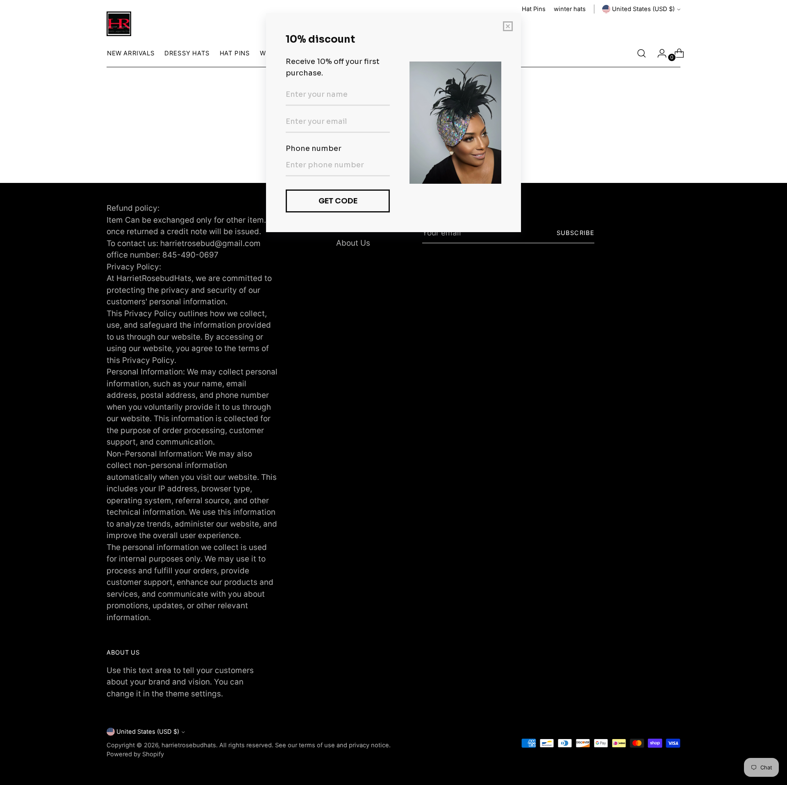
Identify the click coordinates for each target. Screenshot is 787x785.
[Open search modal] (641, 53)
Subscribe (575, 233)
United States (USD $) (643, 9)
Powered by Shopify (135, 754)
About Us (353, 243)
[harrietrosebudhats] (119, 23)
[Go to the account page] (659, 53)
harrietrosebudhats (188, 745)
